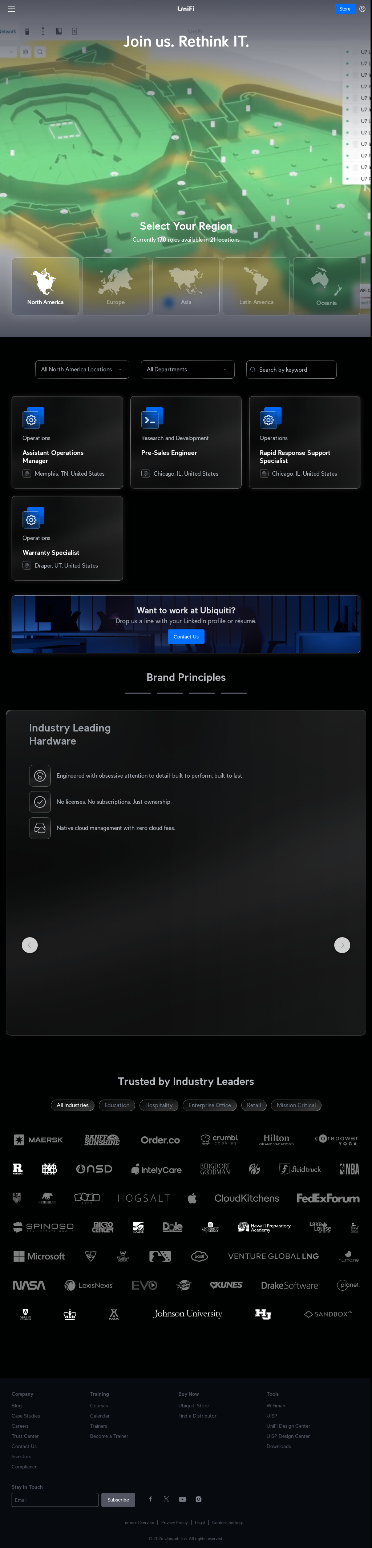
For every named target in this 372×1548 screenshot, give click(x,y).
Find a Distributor (195, 1413)
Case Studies (26, 1413)
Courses (97, 1403)
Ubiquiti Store (191, 1403)
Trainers (97, 1423)
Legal (197, 1519)
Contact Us (183, 637)
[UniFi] (183, 8)
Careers (20, 1423)
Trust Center (25, 1433)
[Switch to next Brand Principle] (349, 871)
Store (339, 9)
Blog (17, 1403)
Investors (21, 1453)
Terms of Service (135, 1519)
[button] (250, 369)
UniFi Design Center (284, 1423)
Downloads (275, 1443)
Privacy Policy (172, 1519)
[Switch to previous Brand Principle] (17, 871)
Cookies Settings (225, 1519)
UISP (268, 1413)
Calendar (98, 1413)
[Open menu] (11, 9)
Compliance (24, 1464)
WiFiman (272, 1403)
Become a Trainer (108, 1433)
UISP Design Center (284, 1433)
